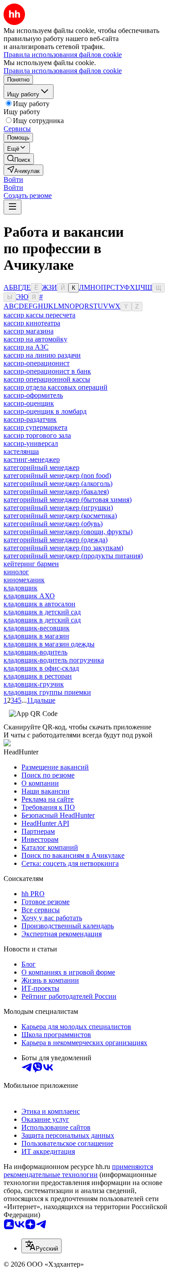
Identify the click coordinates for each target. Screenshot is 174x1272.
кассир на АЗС (26, 347)
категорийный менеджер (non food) (57, 475)
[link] (19, 159)
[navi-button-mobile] (12, 207)
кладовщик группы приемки (47, 692)
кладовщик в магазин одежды (49, 644)
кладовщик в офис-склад (41, 668)
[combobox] (41, 1246)
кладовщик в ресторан (38, 676)
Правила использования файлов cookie (63, 70)
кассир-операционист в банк (47, 371)
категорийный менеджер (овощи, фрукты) (68, 531)
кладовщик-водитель (35, 652)
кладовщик (20, 588)
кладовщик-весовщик (37, 628)
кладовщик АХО (29, 596)
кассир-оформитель (33, 395)
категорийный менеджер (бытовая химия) (68, 499)
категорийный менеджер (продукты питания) (73, 556)
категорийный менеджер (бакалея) (56, 491)
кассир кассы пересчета (39, 315)
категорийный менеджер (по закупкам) (63, 548)
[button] (13, 179)
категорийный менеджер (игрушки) (58, 507)
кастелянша (21, 451)
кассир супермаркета (35, 427)
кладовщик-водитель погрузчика (54, 660)
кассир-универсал (31, 443)
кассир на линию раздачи (42, 355)
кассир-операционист (37, 363)
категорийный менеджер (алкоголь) (58, 483)
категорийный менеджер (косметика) (60, 515)
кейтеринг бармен (31, 564)
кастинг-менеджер (32, 459)
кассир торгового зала (37, 435)
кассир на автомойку (35, 339)
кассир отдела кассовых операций (56, 387)
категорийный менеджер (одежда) (56, 539)
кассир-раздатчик (30, 419)
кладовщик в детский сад (42, 612)
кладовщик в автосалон (39, 604)
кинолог (16, 572)
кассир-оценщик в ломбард (45, 411)
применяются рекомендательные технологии (78, 1170)
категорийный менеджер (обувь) (53, 523)
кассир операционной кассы (47, 379)
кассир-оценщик (29, 403)
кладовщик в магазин (36, 636)
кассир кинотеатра (32, 323)
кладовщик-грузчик (34, 684)
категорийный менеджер (41, 467)
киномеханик (24, 580)
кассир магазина (29, 331)
